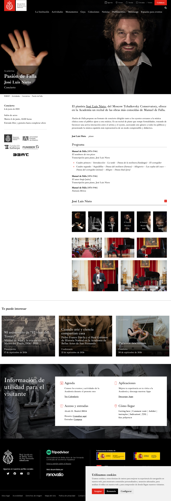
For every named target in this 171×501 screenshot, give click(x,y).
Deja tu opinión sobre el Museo (58, 463)
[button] (166, 8)
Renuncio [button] (111, 491)
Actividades (16, 96)
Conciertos (26, 96)
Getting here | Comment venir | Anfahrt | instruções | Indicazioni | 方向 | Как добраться (138, 414)
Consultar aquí (80, 416)
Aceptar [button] (98, 491)
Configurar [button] (126, 491)
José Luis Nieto (96, 106)
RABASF (7, 96)
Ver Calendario (71, 396)
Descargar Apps (126, 396)
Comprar (78, 419)
